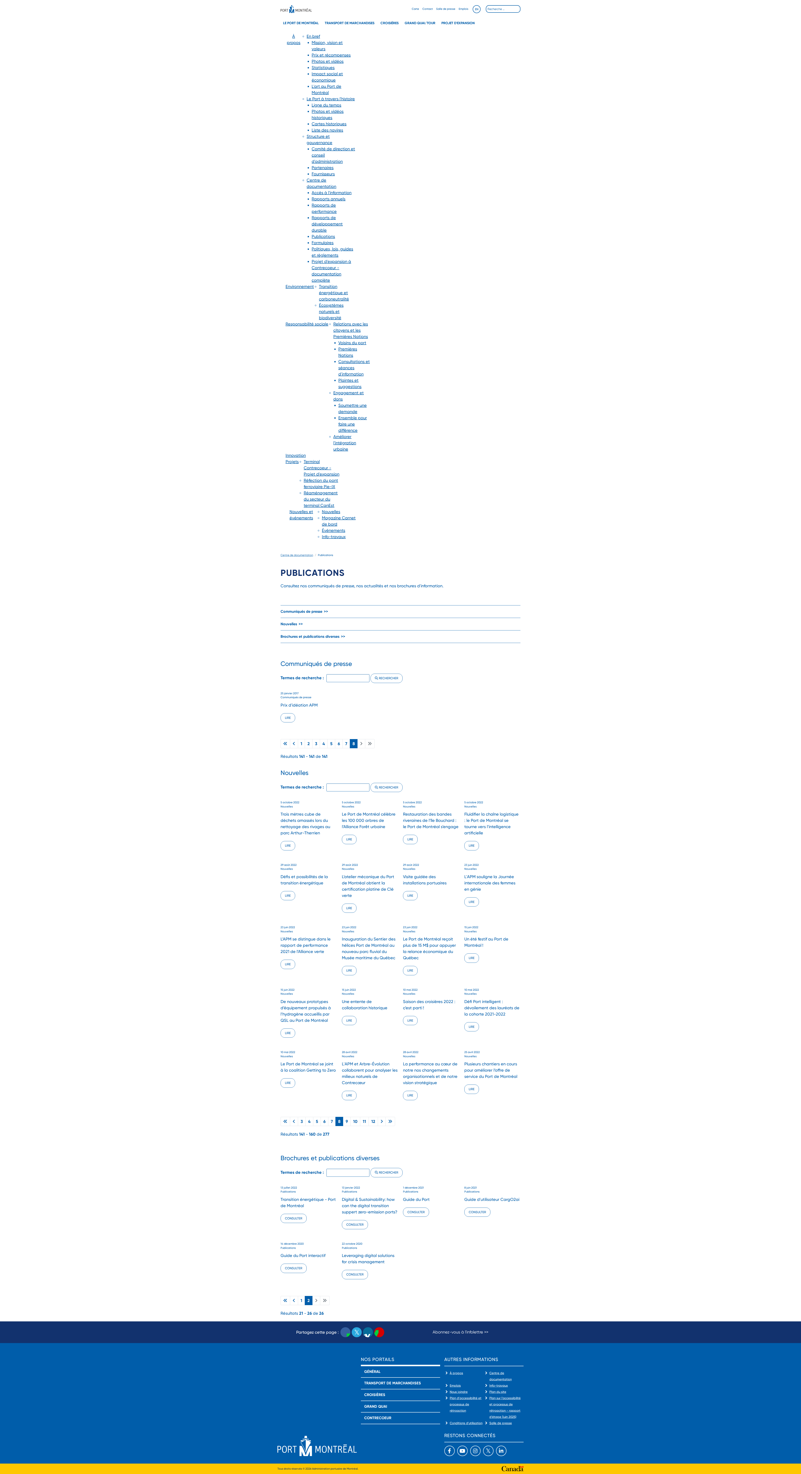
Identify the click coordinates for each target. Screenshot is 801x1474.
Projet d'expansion (458, 23)
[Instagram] (475, 1451)
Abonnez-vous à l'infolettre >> (460, 1332)
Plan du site (497, 1392)
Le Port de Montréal (301, 23)
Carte (415, 8)
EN (476, 9)
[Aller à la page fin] (390, 1121)
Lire (288, 718)
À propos (456, 1373)
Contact (427, 8)
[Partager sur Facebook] (345, 1332)
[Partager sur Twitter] (357, 1332)
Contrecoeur (377, 1418)
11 (364, 1121)
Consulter (293, 1218)
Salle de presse (445, 8)
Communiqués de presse (301, 611)
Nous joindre (459, 1392)
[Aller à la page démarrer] (285, 743)
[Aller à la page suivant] (382, 1121)
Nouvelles (289, 624)
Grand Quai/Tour (420, 23)
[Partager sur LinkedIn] (368, 1332)
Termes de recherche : (303, 677)
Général (372, 1371)
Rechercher (388, 678)
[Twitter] (488, 1451)
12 (373, 1121)
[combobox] (503, 9)
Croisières (389, 23)
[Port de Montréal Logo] (296, 9)
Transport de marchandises (349, 23)
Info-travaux (498, 1385)
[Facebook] (449, 1451)
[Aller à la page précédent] (294, 743)
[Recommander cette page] (379, 1332)
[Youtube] (462, 1451)
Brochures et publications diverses (310, 636)
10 (355, 1121)
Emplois (463, 8)
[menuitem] (294, 158)
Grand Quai (375, 1406)
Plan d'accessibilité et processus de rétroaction (465, 1404)
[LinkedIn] (501, 1451)
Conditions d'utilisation (466, 1423)
